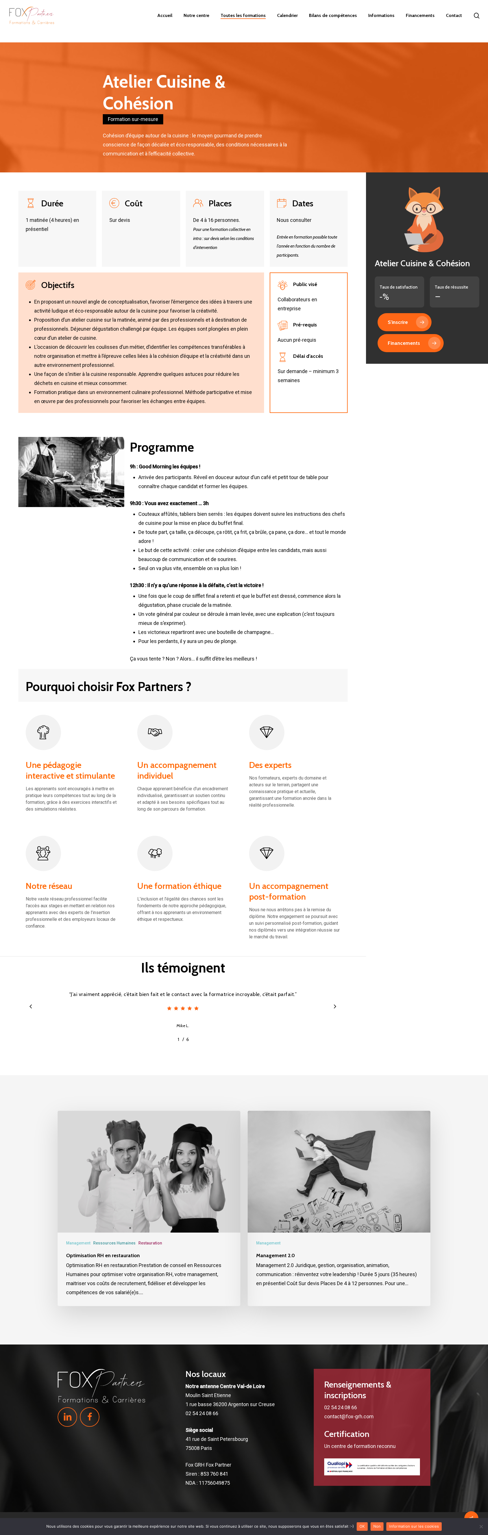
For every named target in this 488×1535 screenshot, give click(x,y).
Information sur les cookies (414, 1526)
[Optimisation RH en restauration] (149, 1208)
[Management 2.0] (339, 1208)
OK (362, 1526)
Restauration (150, 1243)
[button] (405, 322)
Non (377, 1526)
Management (78, 1243)
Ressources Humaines (114, 1243)
